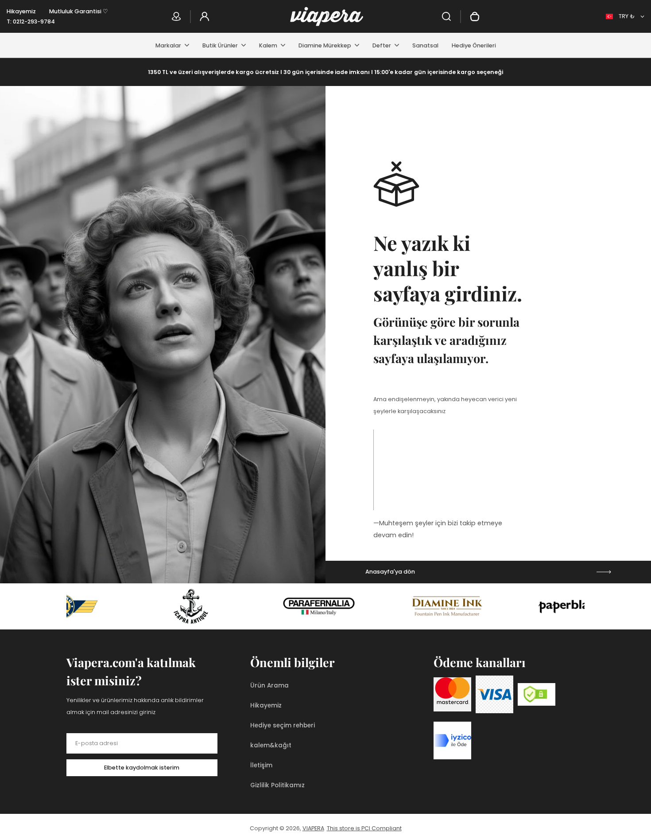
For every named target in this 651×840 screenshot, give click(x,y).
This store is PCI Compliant (364, 828)
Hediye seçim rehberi (282, 725)
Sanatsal (425, 45)
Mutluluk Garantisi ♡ (78, 11)
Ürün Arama (269, 685)
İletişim (261, 765)
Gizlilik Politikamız (277, 785)
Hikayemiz (21, 11)
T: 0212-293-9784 (31, 21)
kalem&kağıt (270, 745)
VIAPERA (313, 828)
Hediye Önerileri (474, 45)
